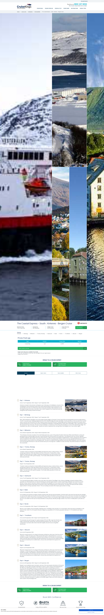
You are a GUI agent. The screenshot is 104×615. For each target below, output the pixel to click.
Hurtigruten (30, 11)
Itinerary (25, 373)
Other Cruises (78, 373)
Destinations (74, 8)
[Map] (52, 386)
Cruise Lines (66, 8)
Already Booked (84, 1)
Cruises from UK (49, 8)
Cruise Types (83, 8)
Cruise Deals (40, 8)
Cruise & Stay (58, 8)
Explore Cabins (43, 373)
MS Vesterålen (37, 11)
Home (18, 11)
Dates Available (61, 373)
